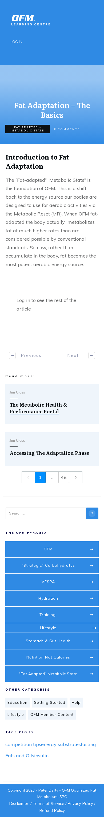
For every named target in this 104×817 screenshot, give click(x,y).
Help (76, 702)
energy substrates (61, 744)
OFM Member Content (52, 714)
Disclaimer (18, 803)
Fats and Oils (19, 755)
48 (64, 477)
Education (17, 702)
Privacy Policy (80, 803)
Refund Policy (52, 810)
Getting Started (49, 702)
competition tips (23, 744)
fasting (88, 744)
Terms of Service (48, 803)
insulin (41, 755)
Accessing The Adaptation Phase (49, 452)
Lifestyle (15, 714)
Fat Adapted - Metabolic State (27, 129)
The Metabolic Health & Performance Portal (38, 408)
